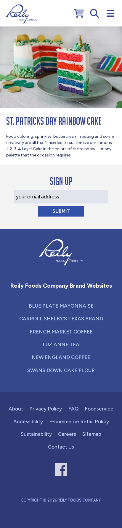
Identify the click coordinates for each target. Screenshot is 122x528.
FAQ (73, 409)
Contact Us (61, 447)
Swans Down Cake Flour (61, 370)
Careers (67, 434)
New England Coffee (61, 357)
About (16, 409)
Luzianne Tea (61, 344)
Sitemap (91, 434)
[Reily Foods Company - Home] (21, 13)
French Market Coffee (61, 332)
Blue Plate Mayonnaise (61, 306)
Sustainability (36, 434)
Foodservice (99, 409)
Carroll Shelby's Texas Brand (61, 319)
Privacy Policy (45, 409)
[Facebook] (61, 469)
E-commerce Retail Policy (79, 421)
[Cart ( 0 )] (79, 13)
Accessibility (28, 421)
